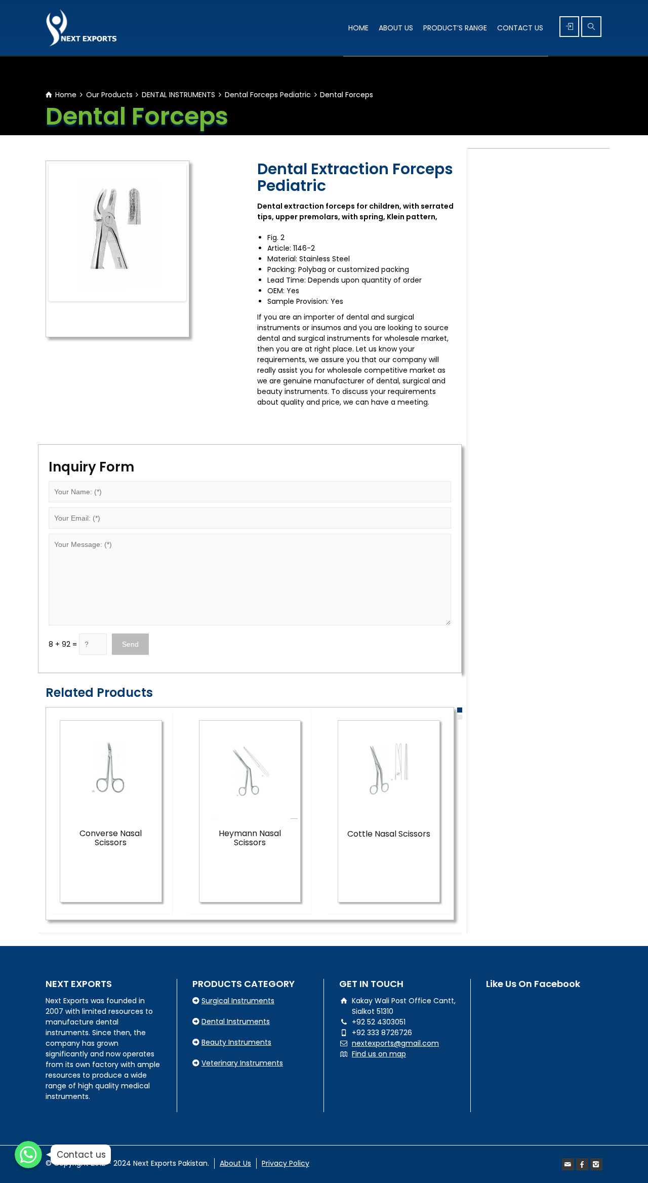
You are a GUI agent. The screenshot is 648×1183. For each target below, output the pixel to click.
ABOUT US (396, 28)
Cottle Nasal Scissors (388, 834)
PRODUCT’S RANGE (455, 28)
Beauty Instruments (236, 1042)
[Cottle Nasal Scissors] (389, 771)
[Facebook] (582, 1164)
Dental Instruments (235, 1021)
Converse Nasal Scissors (110, 837)
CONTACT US (520, 28)
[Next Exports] (82, 28)
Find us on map (379, 1054)
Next (199, 232)
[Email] (568, 1164)
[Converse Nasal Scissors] (111, 771)
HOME (358, 28)
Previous (35, 232)
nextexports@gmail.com (395, 1043)
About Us (235, 1163)
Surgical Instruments (237, 1001)
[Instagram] (596, 1164)
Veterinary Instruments (242, 1063)
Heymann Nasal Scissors (250, 837)
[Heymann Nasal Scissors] (250, 771)
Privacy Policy (285, 1163)
